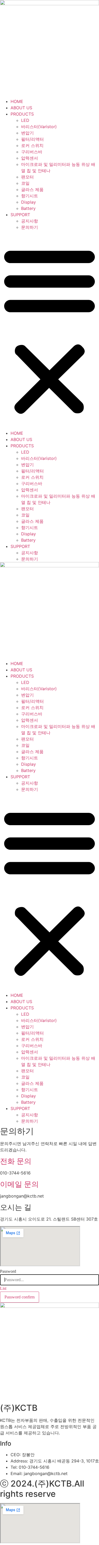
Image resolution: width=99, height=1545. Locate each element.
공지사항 (29, 221)
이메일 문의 (19, 1184)
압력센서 (29, 158)
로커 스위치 (32, 145)
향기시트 (29, 195)
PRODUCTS (22, 114)
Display (28, 202)
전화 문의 (15, 1161)
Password (8, 1271)
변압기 (27, 132)
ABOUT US (21, 107)
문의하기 (29, 227)
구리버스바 (31, 151)
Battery (28, 208)
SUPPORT (20, 214)
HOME (17, 101)
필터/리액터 (32, 139)
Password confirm (19, 1297)
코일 (25, 183)
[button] (49, 330)
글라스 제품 (32, 189)
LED (25, 120)
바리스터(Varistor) (39, 126)
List (3, 1288)
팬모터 (27, 176)
